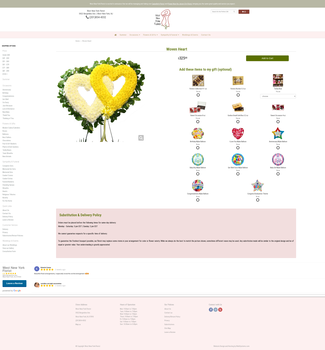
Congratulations (8, 96)
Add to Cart (267, 58)
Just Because (7, 106)
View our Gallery (8, 248)
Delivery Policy (8, 217)
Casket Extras (8, 179)
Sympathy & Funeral (169, 35)
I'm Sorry (6, 102)
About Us (6, 210)
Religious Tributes (9, 194)
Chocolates (7, 140)
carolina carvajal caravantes (51, 283)
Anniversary (7, 90)
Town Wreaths (8, 153)
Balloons (6, 134)
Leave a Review (8, 220)
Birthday (5, 93)
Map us (78, 324)
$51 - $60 (6, 61)
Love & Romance (8, 109)
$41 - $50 (6, 58)
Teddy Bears (7, 150)
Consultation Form (9, 251)
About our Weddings (10, 245)
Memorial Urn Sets (9, 169)
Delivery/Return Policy (172, 317)
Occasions (134, 35)
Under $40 (6, 55)
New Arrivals (7, 156)
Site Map (167, 328)
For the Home (7, 201)
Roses (5, 131)
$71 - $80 (6, 68)
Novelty (5, 198)
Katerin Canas (46, 267)
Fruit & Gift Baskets (10, 144)
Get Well (6, 99)
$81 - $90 (6, 71)
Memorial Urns (8, 172)
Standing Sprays (8, 185)
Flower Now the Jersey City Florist (180, 4)
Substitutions (169, 324)
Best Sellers (7, 137)
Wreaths (6, 188)
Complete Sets (8, 166)
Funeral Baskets (8, 182)
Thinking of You (8, 118)
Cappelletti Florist (158, 4)
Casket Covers (8, 175)
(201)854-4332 (97, 17)
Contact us (168, 313)
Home (78, 41)
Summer (123, 35)
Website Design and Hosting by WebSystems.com (231, 346)
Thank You (6, 115)
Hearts (5, 191)
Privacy (5, 232)
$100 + (5, 74)
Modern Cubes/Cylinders (11, 128)
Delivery (5, 229)
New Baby (6, 112)
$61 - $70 (6, 65)
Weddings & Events (190, 35)
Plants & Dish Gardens (11, 147)
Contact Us (206, 35)
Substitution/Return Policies (13, 236)
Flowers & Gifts (149, 35)
